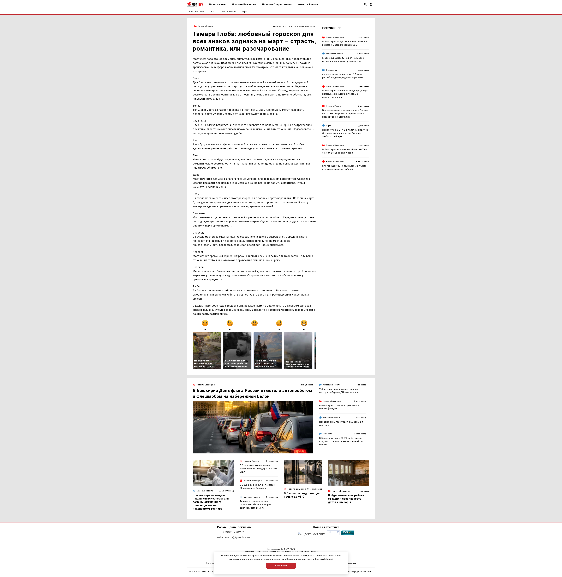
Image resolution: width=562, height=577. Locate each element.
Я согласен (281, 565)
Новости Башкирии (335, 37)
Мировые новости (334, 53)
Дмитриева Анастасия (304, 26)
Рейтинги (327, 434)
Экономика (331, 70)
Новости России (205, 26)
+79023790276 (233, 532)
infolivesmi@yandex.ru (233, 537)
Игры (328, 125)
